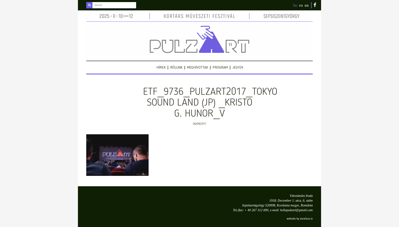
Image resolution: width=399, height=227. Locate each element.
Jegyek (237, 67)
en (307, 5)
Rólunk (176, 67)
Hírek (161, 67)
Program (220, 67)
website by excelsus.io (300, 218)
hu (295, 5)
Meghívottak (197, 67)
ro (301, 5)
